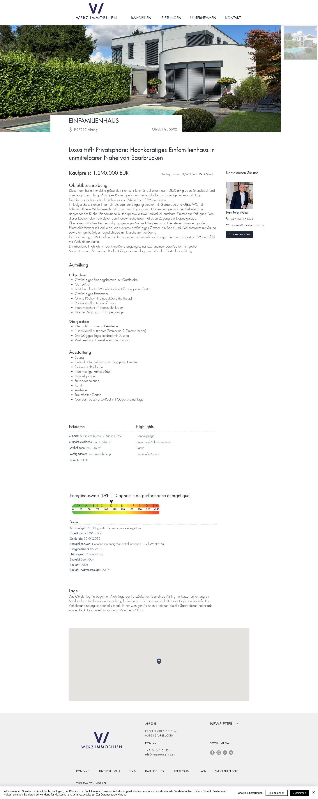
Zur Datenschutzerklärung (111, 794)
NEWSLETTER (221, 723)
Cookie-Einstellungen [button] (250, 793)
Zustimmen (299, 793)
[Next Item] (274, 78)
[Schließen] (313, 792)
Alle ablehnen (277, 793)
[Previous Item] (6, 78)
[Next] (237, 724)
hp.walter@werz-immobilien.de (247, 225)
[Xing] (231, 752)
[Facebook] (212, 752)
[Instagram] (218, 752)
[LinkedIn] (225, 752)
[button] (239, 234)
